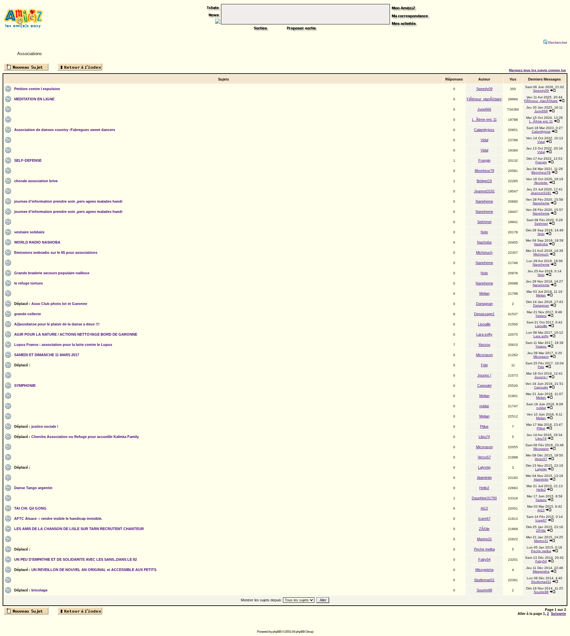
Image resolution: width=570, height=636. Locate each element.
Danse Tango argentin (33, 488)
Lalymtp (484, 467)
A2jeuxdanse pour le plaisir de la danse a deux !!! (57, 324)
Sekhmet (484, 222)
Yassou (541, 316)
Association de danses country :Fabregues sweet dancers (64, 130)
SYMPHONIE (25, 385)
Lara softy (484, 334)
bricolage (39, 590)
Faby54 (484, 559)
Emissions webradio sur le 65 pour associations (55, 252)
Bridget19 (484, 181)
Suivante (558, 614)
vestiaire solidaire (29, 232)
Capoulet (484, 385)
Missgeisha (484, 570)
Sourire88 (484, 590)
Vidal (484, 140)
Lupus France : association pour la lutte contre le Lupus (63, 345)
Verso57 (484, 457)
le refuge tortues (28, 283)
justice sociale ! (44, 426)
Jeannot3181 (484, 191)
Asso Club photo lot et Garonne (59, 304)
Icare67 (484, 518)
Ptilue (484, 426)
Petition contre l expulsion (37, 89)
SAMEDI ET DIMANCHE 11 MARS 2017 (46, 355)
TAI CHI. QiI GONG (30, 508)
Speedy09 (484, 89)
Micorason (484, 355)
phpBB (276, 631)
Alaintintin (484, 478)
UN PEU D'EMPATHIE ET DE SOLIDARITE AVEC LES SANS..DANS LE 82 (75, 559)
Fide (484, 365)
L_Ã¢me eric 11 (484, 119)
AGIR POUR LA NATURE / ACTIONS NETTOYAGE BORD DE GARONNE (75, 334)
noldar (484, 406)
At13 (484, 508)
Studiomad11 (484, 580)
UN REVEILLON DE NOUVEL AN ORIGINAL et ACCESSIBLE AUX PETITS (93, 570)
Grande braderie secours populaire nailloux (51, 273)
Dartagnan (484, 304)
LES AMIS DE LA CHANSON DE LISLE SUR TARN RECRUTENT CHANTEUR (79, 529)
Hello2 (484, 488)
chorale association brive (36, 181)
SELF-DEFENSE (28, 160)
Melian (484, 293)
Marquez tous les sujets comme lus (537, 70)
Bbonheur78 (484, 171)
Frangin (484, 160)
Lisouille (484, 324)
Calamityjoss (484, 130)
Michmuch (484, 252)
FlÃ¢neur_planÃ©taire (484, 99)
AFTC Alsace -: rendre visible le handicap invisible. (58, 518)
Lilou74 (484, 437)
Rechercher (557, 43)
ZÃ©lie (484, 529)
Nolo (484, 232)
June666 (484, 109)
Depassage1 (484, 314)
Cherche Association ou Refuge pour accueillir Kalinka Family (85, 437)
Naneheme (484, 201)
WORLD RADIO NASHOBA (37, 242)
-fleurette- (541, 182)
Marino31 (484, 539)
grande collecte (27, 314)
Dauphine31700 (484, 498)
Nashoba (484, 242)
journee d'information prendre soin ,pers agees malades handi (68, 201)
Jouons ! (484, 375)
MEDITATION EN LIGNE (34, 99)
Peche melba (484, 549)
